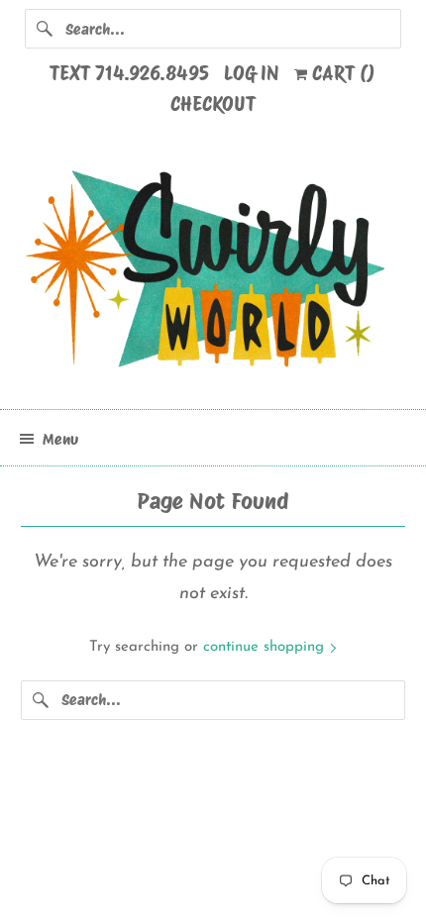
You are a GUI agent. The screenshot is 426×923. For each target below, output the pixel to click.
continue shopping (266, 647)
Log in (251, 73)
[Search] (44, 29)
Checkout (213, 104)
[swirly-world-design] (213, 273)
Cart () (341, 73)
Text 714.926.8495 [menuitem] (129, 73)
